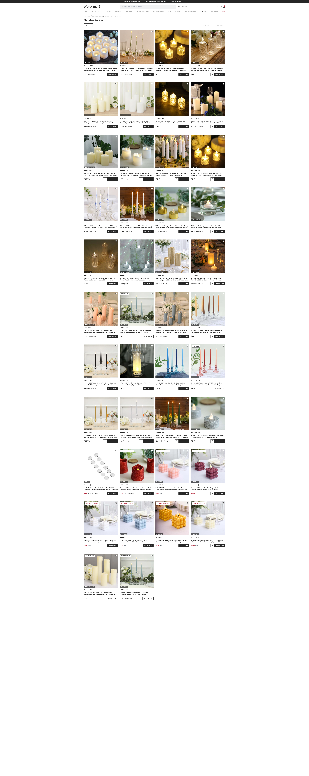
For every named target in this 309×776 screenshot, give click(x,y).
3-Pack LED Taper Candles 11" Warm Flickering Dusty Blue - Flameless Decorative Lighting (135, 331)
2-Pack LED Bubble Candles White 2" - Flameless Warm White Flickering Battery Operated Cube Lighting (100, 541)
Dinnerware (129, 11)
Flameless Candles (116, 16)
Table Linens (95, 11)
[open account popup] (218, 7)
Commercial (214, 11)
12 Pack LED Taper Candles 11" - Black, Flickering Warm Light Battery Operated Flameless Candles (100, 384)
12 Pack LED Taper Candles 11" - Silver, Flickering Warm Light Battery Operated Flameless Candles (136, 436)
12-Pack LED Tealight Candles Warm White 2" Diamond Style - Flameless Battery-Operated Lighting (206, 174)
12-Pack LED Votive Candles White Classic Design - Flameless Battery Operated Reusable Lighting (101, 69)
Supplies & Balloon (190, 11)
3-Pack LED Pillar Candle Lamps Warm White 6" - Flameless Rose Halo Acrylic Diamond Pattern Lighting (207, 69)
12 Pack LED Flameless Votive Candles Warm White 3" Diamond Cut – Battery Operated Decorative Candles (170, 122)
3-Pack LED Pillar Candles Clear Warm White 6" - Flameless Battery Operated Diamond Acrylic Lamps (100, 279)
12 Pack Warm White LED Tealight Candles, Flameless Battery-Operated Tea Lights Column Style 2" (171, 69)
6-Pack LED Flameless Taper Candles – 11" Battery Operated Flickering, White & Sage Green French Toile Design (136, 69)
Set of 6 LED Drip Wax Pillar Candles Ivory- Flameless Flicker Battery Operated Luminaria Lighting (99, 593)
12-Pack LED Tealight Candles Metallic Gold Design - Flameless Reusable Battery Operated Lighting (172, 226)
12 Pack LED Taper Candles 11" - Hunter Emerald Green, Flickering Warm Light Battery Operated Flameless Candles (171, 436)
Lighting (177, 11)
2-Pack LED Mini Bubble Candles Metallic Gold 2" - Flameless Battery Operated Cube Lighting (171, 541)
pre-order (148, 336)
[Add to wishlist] (116, 31)
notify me (113, 598)
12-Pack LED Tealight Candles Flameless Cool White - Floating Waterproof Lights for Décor (135, 279)
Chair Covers (118, 11)
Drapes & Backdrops (143, 11)
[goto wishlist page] (221, 7)
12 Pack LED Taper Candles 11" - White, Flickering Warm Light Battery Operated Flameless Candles (136, 226)
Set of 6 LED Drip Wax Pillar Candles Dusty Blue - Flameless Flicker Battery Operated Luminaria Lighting (171, 331)
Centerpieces (107, 11)
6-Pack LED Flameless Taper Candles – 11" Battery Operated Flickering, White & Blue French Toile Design (100, 227)
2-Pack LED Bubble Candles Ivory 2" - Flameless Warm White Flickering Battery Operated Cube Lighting (207, 541)
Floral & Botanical (158, 11)
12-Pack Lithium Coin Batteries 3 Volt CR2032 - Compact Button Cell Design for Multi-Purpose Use (101, 488)
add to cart (112, 74)
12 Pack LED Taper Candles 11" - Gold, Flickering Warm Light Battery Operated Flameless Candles (100, 436)
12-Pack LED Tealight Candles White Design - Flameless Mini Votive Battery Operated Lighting (136, 174)
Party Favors (203, 11)
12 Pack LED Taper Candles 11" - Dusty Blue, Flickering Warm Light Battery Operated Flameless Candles (134, 593)
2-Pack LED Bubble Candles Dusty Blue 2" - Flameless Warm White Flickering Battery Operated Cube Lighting (134, 541)
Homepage (87, 16)
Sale (223, 11)
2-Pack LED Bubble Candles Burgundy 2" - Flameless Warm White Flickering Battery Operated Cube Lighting (205, 489)
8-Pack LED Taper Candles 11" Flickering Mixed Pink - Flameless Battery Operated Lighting (206, 384)
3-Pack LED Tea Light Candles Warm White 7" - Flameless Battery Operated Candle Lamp (135, 384)
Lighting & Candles (97, 16)
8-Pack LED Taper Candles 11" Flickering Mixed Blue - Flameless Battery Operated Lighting (170, 384)
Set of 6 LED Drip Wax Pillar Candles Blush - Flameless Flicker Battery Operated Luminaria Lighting (99, 331)
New (85, 11)
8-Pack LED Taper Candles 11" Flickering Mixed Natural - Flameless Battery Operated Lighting (206, 331)
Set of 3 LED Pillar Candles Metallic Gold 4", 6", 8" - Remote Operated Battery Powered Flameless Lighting (172, 279)
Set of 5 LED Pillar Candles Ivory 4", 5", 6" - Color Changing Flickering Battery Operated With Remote (207, 122)
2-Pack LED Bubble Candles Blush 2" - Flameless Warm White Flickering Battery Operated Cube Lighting (171, 489)
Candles (107, 16)
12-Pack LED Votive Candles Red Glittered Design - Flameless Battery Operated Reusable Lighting (136, 488)
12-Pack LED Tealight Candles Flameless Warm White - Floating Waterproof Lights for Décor (206, 226)
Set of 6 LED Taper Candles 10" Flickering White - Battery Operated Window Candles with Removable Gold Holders (171, 174)
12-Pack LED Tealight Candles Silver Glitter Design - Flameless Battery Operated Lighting (207, 436)
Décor (169, 11)
